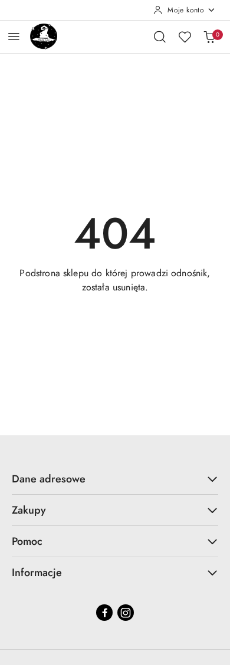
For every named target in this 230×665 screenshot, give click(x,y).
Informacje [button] (37, 572)
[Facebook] (104, 612)
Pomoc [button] (27, 541)
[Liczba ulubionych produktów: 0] (184, 36)
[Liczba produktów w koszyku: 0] (209, 36)
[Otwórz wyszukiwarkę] (159, 36)
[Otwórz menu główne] (14, 36)
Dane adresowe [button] (49, 479)
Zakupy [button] (29, 510)
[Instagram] (125, 612)
